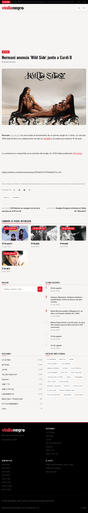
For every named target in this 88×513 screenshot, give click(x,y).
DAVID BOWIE (64, 381)
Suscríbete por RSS (9, 440)
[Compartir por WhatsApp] (24, 190)
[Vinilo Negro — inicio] (13, 8)
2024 (6, 472)
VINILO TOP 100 (52, 454)
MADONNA (67, 395)
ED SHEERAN (51, 359)
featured (49, 447)
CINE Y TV (50, 450)
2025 (6, 468)
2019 (6, 490)
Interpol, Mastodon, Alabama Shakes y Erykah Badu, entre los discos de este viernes (67, 299)
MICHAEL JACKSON (54, 386)
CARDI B (6, 197)
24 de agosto (56, 345)
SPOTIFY (67, 386)
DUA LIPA (64, 372)
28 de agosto (56, 288)
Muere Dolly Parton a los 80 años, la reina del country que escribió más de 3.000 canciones (68, 324)
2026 (6, 465)
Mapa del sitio (51, 472)
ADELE (68, 377)
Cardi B (47, 138)
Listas (84, 2)
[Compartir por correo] (29, 190)
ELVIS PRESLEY (76, 368)
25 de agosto (56, 336)
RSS (79, 2)
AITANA (65, 368)
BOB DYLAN (78, 386)
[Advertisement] (44, 29)
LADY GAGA (51, 381)
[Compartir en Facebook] (19, 190)
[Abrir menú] (84, 8)
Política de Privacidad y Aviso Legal (59, 465)
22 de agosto (7, 243)
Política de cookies (53, 468)
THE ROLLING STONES (55, 377)
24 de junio (35, 243)
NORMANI (16, 197)
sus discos (15, 135)
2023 (6, 475)
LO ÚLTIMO (50, 432)
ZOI (37, 508)
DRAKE (71, 359)
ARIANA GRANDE (53, 368)
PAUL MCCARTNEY (53, 395)
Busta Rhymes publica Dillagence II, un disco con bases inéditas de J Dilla (67, 312)
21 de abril (6, 268)
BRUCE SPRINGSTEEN (67, 390)
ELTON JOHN (51, 390)
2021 (6, 482)
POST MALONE (76, 372)
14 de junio (64, 243)
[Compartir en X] (14, 190)
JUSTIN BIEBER (52, 372)
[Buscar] (79, 8)
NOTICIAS (6, 52)
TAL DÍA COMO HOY (53, 443)
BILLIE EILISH (79, 395)
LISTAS (48, 440)
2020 (7, 486)
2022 (6, 479)
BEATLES (62, 359)
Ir (40, 289)
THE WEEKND (65, 364)
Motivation (77, 153)
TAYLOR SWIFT (52, 364)
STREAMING (78, 377)
